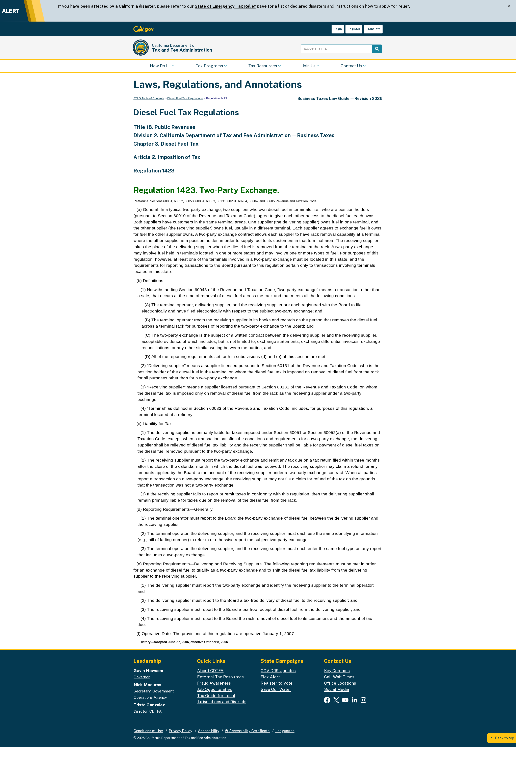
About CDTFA (210, 670)
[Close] (509, 6)
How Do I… (160, 65)
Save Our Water (276, 689)
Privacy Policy (180, 731)
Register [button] (353, 29)
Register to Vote (276, 683)
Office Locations (340, 683)
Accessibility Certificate (249, 731)
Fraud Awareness (214, 683)
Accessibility (208, 731)
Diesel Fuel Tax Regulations (185, 98)
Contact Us (351, 65)
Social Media (336, 689)
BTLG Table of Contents (148, 98)
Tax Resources (262, 65)
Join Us (308, 65)
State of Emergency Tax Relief (225, 6)
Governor (142, 677)
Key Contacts (337, 670)
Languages (284, 731)
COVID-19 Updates (278, 670)
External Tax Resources (220, 676)
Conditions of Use (148, 731)
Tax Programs (209, 65)
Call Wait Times (339, 676)
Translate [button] (373, 29)
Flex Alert (270, 676)
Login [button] (338, 29)
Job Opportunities (214, 689)
